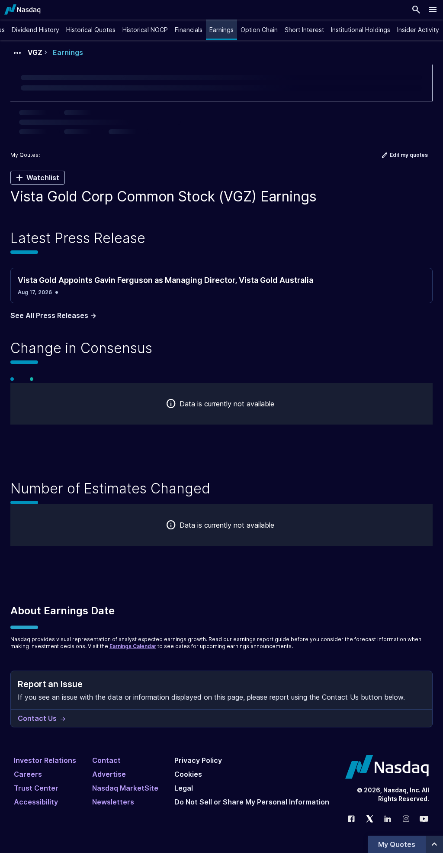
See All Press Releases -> (53, 315)
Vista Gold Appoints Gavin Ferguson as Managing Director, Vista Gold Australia (165, 280)
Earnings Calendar (132, 646)
